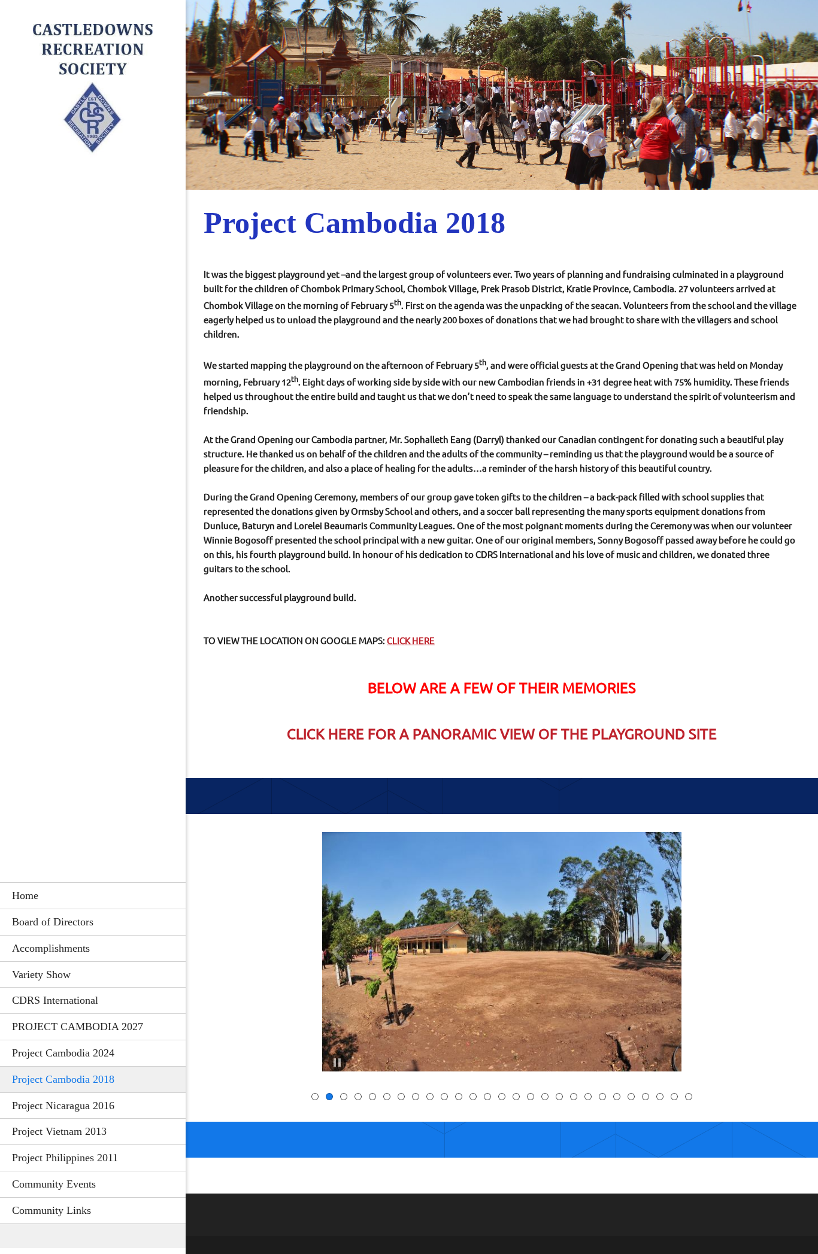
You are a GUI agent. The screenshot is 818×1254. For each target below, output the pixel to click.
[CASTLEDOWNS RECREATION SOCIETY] (93, 94)
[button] (501, 954)
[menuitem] (93, 895)
